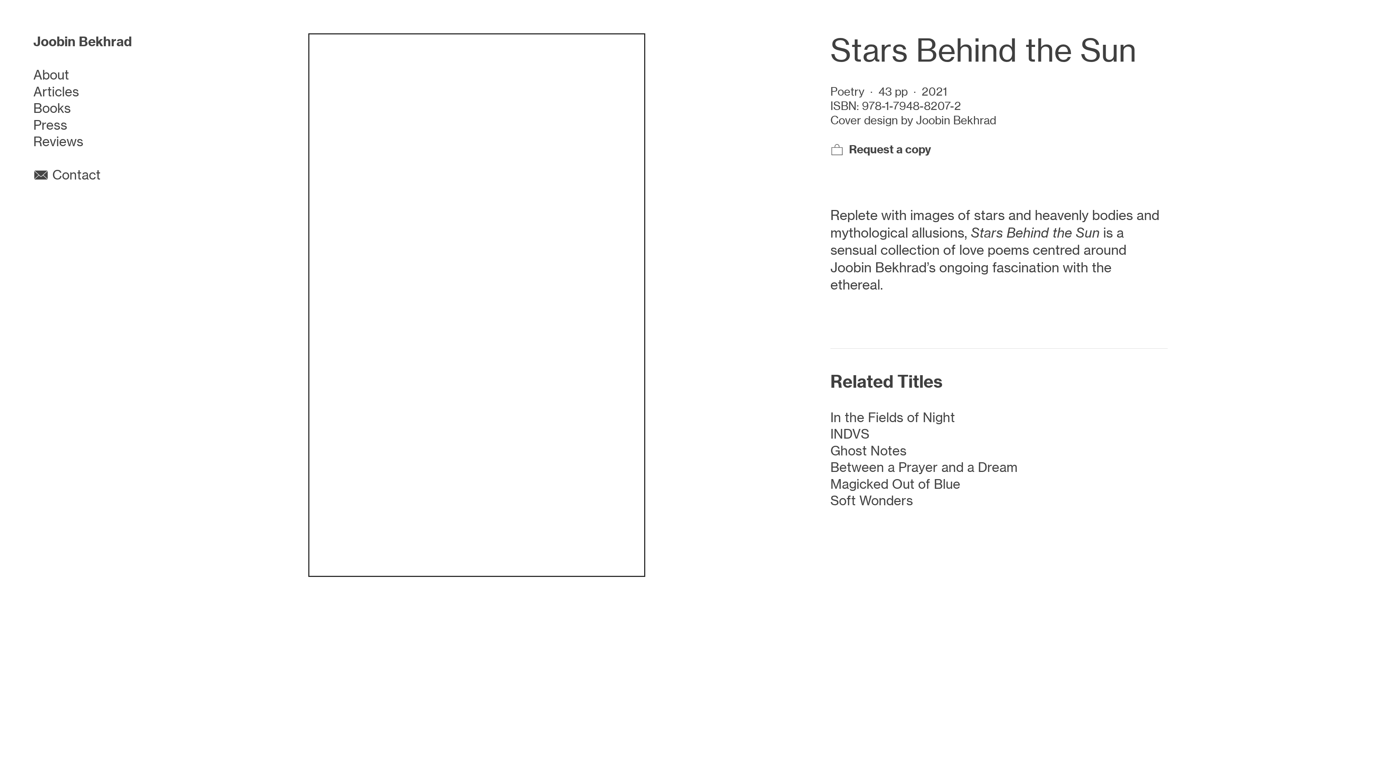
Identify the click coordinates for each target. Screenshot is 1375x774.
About (51, 75)
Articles (56, 92)
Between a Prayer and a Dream (924, 467)
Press (50, 125)
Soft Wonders (871, 500)
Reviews (58, 141)
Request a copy (890, 149)
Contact (75, 175)
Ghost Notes (868, 451)
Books (52, 108)
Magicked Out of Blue (895, 484)
